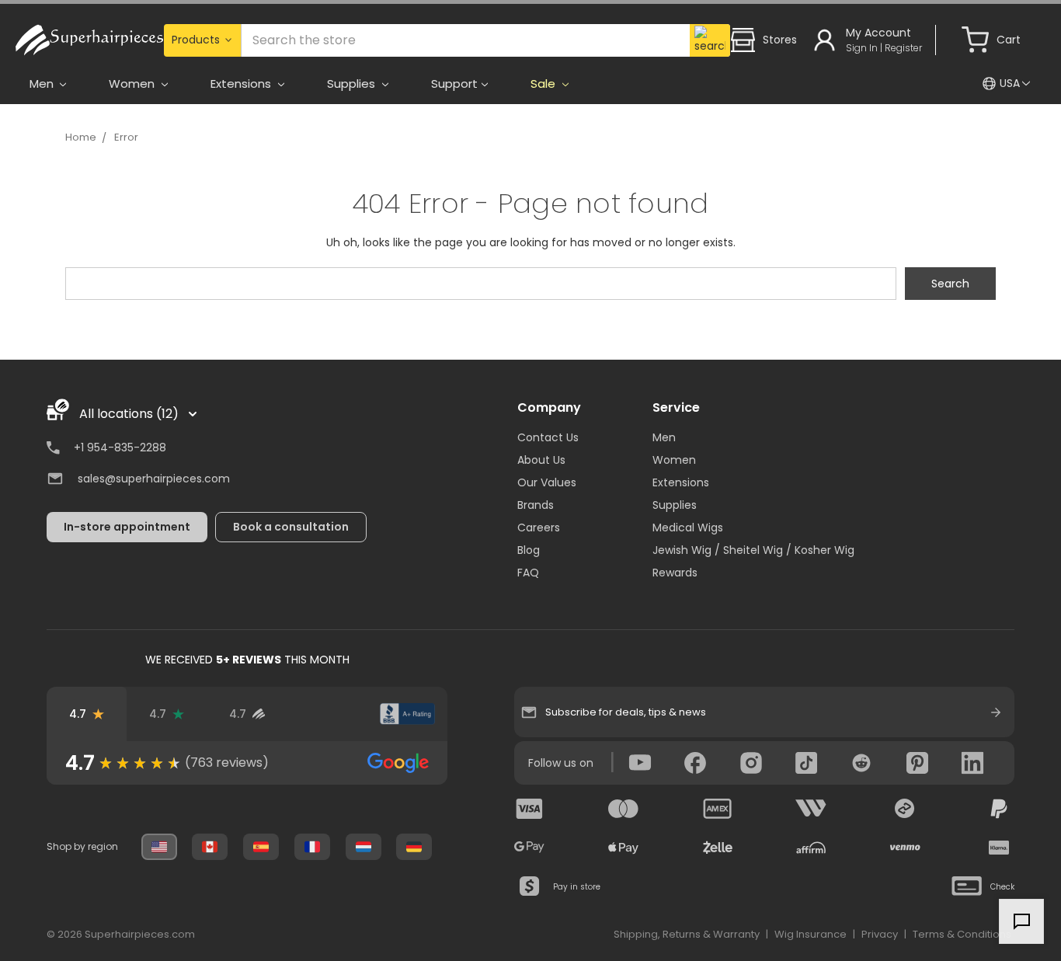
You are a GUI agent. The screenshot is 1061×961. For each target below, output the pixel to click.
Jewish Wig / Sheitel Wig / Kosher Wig (753, 550)
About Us (541, 460)
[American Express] (717, 809)
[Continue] (995, 712)
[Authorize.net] (327, 714)
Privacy (879, 934)
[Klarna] (998, 847)
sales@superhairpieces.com (154, 478)
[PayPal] (998, 809)
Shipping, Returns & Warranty (687, 934)
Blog (528, 550)
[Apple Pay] (623, 847)
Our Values (546, 482)
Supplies (674, 505)
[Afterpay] (904, 809)
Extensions (680, 482)
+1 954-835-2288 (120, 447)
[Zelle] (717, 847)
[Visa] (529, 809)
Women (674, 460)
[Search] (710, 40)
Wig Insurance (810, 934)
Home (80, 137)
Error (126, 137)
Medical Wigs (687, 527)
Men (664, 437)
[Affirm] (810, 847)
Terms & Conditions (962, 934)
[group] (247, 763)
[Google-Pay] (529, 847)
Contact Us (548, 437)
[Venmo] (904, 847)
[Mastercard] (623, 809)
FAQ (528, 572)
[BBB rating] (407, 714)
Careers (538, 527)
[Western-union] (810, 809)
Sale (544, 83)
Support (454, 83)
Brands (535, 505)
